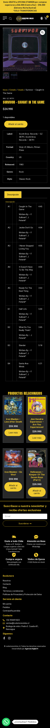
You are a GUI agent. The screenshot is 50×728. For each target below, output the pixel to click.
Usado (21, 90)
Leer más (13, 432)
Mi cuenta (7, 604)
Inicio (5, 90)
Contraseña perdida (11, 611)
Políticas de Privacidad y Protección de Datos (22, 594)
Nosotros (7, 581)
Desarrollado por (25, 649)
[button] (42, 32)
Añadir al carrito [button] (13, 486)
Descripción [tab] (13, 194)
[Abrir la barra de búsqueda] (10, 18)
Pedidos (6, 607)
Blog (5, 587)
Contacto (7, 584)
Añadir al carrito (15, 124)
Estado (13, 90)
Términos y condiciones (13, 591)
